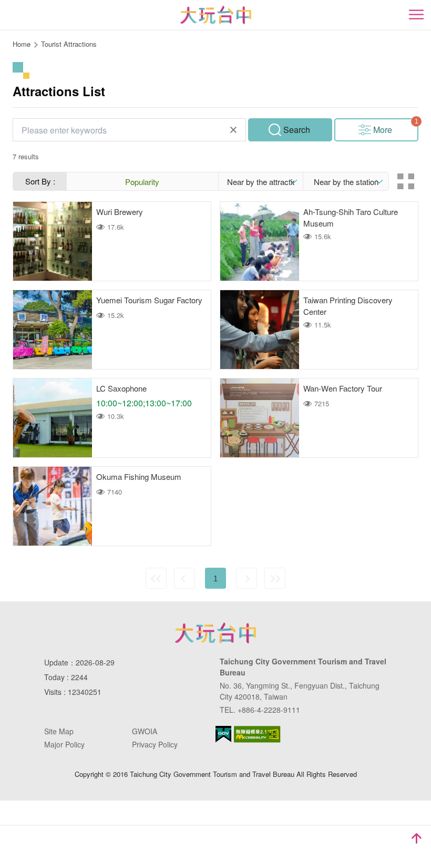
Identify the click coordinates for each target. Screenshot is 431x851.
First (156, 578)
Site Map (59, 731)
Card (405, 181)
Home (21, 44)
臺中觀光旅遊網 (215, 15)
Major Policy (64, 744)
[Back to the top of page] (416, 838)
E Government (223, 734)
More (382, 130)
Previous (184, 578)
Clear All (233, 130)
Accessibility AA (257, 734)
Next (246, 578)
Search (296, 130)
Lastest (274, 578)
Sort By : (40, 181)
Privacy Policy (155, 744)
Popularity (142, 181)
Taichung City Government (215, 632)
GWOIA (144, 731)
